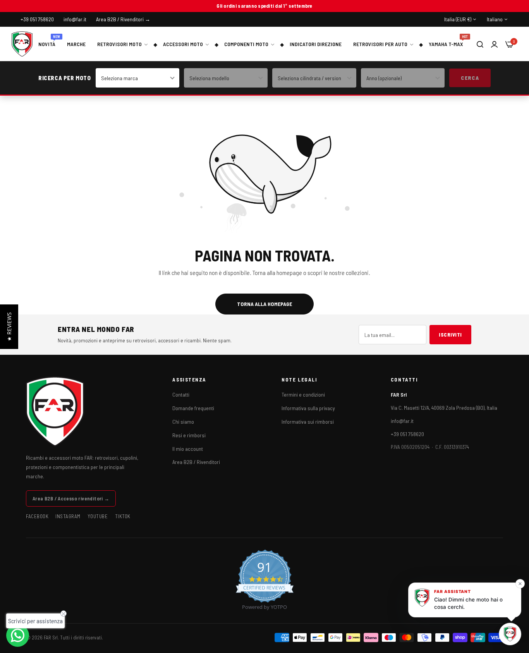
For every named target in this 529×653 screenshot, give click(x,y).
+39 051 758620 (407, 434)
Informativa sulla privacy (308, 408)
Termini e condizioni (303, 394)
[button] (9, 326)
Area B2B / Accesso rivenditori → (71, 498)
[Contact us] (17, 635)
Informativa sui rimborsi (308, 421)
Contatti (180, 394)
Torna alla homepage (264, 304)
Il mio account (187, 448)
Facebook (37, 516)
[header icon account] (494, 44)
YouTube (98, 516)
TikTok (123, 516)
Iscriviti (450, 335)
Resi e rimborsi (189, 435)
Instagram (68, 516)
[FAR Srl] (22, 44)
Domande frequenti (193, 408)
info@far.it (402, 421)
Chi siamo (183, 421)
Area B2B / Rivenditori (196, 462)
